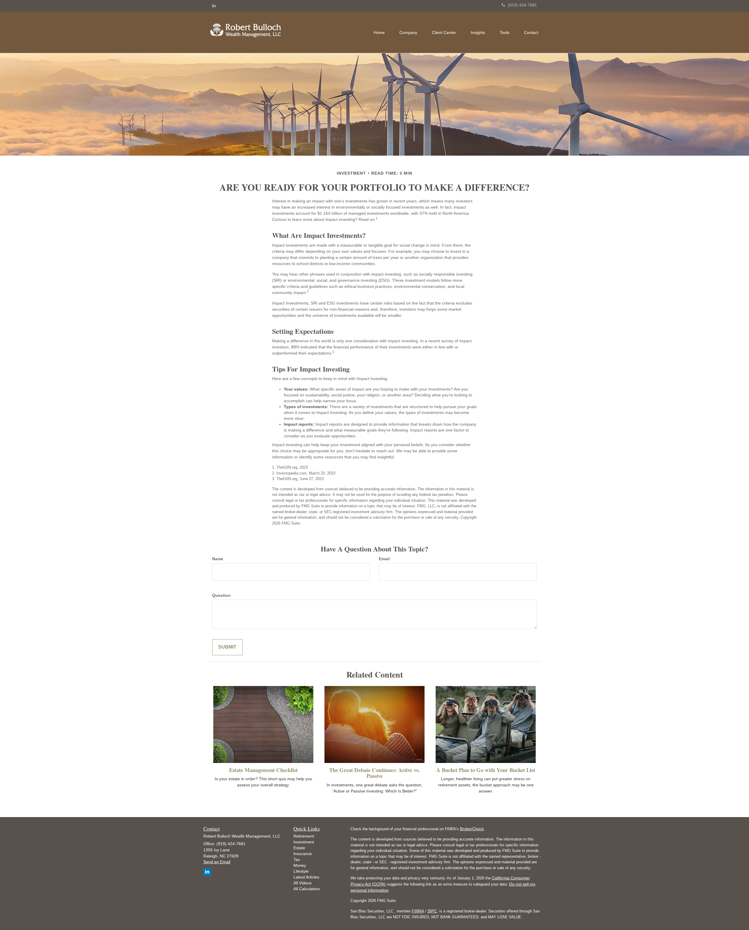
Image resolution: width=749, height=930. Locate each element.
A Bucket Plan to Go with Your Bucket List (485, 770)
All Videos (302, 883)
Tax (296, 859)
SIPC (432, 911)
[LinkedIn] (214, 5)
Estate (299, 847)
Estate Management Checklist (263, 770)
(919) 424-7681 (522, 5)
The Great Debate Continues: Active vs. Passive (374, 773)
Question (221, 595)
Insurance (302, 853)
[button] (408, 32)
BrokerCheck (472, 828)
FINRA (418, 911)
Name (217, 558)
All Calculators (306, 888)
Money (299, 865)
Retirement (303, 836)
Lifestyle (301, 871)
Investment (303, 842)
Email (384, 558)
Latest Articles (306, 877)
